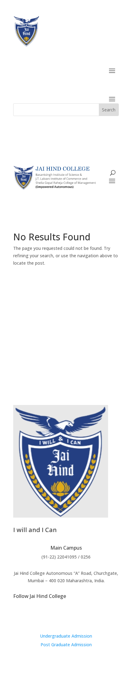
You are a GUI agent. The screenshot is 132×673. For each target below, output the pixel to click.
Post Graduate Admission (66, 644)
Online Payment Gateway (66, 352)
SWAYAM (36, 308)
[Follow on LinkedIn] (78, 616)
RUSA (99, 308)
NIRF (80, 308)
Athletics (100, 341)
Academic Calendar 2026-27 (87, 319)
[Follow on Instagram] (54, 616)
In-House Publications (91, 330)
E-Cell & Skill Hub (33, 319)
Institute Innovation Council (51, 341)
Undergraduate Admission (66, 636)
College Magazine (38, 330)
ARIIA (60, 308)
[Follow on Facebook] (66, 616)
